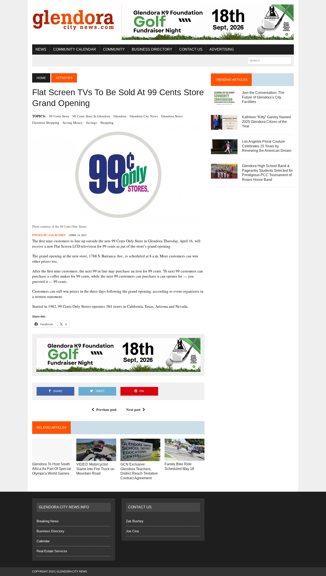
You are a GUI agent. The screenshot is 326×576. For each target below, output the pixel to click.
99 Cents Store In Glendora (91, 116)
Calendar (43, 541)
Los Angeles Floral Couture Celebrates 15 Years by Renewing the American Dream (266, 146)
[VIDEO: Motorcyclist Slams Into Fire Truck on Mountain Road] (96, 458)
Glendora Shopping (45, 122)
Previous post (106, 409)
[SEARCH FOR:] (269, 60)
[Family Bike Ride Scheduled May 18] (184, 458)
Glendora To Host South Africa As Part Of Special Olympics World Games (51, 468)
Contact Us (190, 49)
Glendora (120, 116)
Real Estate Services (52, 551)
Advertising (221, 49)
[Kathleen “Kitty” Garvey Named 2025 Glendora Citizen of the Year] (224, 126)
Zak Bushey (57, 235)
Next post (133, 409)
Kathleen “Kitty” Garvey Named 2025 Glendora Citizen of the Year (266, 121)
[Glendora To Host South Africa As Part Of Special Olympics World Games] (52, 458)
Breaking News (48, 521)
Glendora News (172, 116)
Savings (91, 122)
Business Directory (152, 49)
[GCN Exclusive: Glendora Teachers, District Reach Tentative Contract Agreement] (140, 458)
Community (114, 49)
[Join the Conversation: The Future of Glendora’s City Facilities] (224, 102)
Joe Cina (132, 531)
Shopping (107, 122)
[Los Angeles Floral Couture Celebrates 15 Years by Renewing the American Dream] (224, 151)
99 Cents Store (59, 116)
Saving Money (73, 122)
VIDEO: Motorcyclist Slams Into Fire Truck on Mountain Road (95, 468)
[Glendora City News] (73, 18)
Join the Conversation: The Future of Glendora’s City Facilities (263, 97)
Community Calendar (74, 49)
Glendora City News (144, 116)
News (40, 49)
